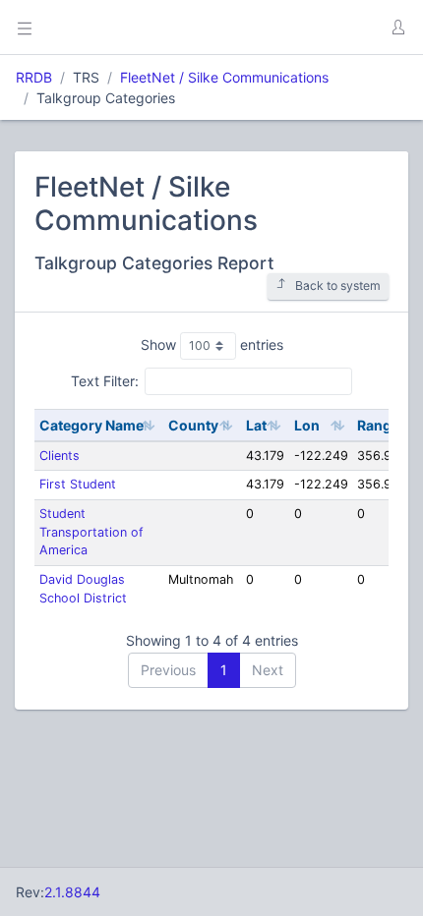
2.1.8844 (72, 892)
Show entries (212, 344)
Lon (307, 425)
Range (378, 425)
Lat (256, 425)
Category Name (91, 425)
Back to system (338, 285)
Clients (59, 455)
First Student (77, 484)
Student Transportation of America (91, 532)
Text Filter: (105, 380)
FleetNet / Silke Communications (224, 77)
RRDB (34, 77)
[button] (397, 27)
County (193, 425)
